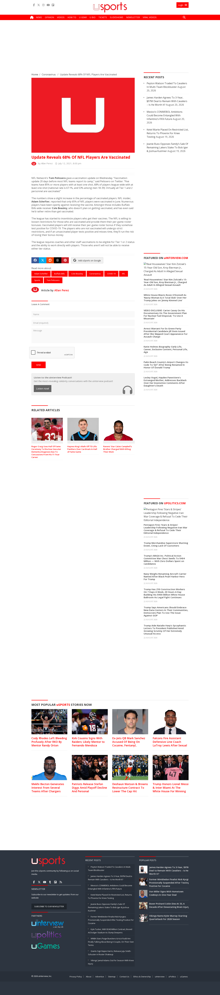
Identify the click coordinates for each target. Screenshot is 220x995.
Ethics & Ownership (142, 976)
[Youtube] (48, 5)
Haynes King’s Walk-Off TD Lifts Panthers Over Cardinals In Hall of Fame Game (82, 449)
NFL (123, 273)
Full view (128, 142)
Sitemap (112, 976)
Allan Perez (61, 290)
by (44, 163)
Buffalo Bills (59, 273)
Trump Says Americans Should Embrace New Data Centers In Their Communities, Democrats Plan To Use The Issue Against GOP (166, 611)
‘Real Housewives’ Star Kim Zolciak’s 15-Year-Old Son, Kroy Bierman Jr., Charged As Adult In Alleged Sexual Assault (165, 282)
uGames (184, 976)
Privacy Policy (76, 976)
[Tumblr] (50, 882)
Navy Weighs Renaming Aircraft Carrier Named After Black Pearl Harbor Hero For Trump (165, 576)
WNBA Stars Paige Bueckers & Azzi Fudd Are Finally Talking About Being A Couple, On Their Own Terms (111, 941)
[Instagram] (43, 5)
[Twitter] (38, 5)
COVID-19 (111, 273)
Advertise (99, 976)
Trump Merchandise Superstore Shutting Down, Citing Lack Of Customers (166, 544)
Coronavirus (49, 74)
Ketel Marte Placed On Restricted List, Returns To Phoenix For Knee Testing (168, 133)
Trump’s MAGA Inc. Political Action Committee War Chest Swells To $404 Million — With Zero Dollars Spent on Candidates (164, 559)
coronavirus (95, 273)
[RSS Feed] (60, 882)
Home (34, 74)
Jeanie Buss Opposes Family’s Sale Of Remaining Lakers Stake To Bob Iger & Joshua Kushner (167, 147)
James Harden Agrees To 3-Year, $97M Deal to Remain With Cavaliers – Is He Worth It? (167, 101)
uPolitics (172, 976)
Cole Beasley (77, 273)
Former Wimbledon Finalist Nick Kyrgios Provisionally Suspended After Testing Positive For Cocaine (111, 920)
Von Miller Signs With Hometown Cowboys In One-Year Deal (166, 893)
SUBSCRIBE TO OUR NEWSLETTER (49, 906)
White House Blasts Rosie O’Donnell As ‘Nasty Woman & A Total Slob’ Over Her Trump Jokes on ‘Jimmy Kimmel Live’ (165, 297)
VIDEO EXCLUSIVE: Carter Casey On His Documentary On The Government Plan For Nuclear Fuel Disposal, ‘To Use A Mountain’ (165, 314)
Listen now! (42, 388)
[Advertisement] (110, 49)
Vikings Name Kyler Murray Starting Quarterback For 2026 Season (168, 917)
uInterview (159, 976)
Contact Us (124, 976)
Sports (37, 280)
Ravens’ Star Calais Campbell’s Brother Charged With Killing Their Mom (117, 449)
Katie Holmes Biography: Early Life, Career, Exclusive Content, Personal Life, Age (166, 349)
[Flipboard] (53, 5)
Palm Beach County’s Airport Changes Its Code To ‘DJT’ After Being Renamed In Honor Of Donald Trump (166, 365)
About (88, 976)
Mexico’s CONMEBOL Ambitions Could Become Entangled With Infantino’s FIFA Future (164, 115)
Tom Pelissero (53, 280)
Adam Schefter (41, 273)
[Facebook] (33, 5)
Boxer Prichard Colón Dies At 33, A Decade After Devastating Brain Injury (169, 905)
